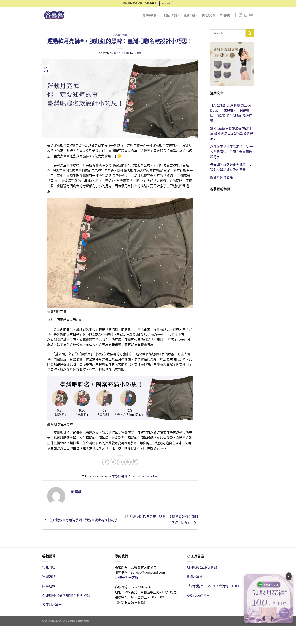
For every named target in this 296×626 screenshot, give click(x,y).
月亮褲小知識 (120, 35)
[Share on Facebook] (105, 462)
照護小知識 (170, 15)
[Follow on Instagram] (240, 15)
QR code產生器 (198, 595)
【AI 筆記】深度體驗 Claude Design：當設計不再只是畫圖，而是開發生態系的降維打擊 (231, 113)
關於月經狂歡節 (221, 177)
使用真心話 (208, 15)
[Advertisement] (232, 267)
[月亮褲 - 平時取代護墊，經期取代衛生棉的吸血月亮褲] (56, 15)
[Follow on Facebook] (235, 15)
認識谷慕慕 (149, 15)
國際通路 (48, 586)
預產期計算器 (52, 604)
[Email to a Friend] (120, 462)
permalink (151, 476)
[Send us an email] (245, 15)
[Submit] (250, 33)
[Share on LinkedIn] (134, 462)
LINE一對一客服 (126, 577)
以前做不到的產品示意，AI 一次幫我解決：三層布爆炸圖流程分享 (231, 152)
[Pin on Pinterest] (127, 462)
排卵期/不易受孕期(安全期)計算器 (66, 595)
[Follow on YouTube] (251, 15)
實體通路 (48, 576)
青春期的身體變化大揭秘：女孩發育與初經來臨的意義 (231, 167)
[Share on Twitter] (113, 462)
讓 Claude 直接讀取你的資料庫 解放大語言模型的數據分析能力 (231, 134)
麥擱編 (137, 53)
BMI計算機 (195, 576)
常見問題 (225, 15)
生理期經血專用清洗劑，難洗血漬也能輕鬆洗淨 (83, 520)
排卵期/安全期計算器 (202, 567)
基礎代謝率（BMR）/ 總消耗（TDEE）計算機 (220, 586)
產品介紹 (189, 15)
